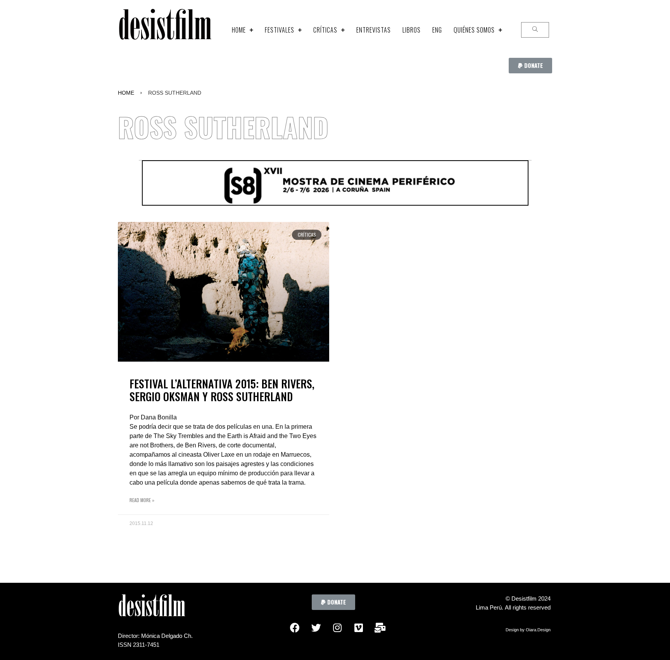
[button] (530, 65)
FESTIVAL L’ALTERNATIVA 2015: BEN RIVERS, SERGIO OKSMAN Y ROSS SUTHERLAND (222, 390)
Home (126, 93)
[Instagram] (337, 627)
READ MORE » (142, 500)
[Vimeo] (358, 627)
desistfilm (164, 29)
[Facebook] (294, 627)
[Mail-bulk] (380, 627)
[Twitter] (316, 627)
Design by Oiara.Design (528, 629)
